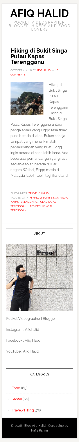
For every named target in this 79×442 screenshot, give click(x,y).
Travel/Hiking (39, 193)
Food (16, 388)
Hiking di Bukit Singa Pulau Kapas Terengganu (39, 56)
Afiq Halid (39, 13)
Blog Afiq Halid (35, 425)
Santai (17, 399)
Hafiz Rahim (39, 430)
